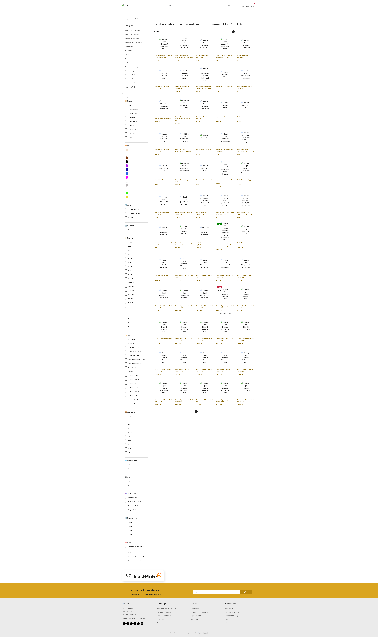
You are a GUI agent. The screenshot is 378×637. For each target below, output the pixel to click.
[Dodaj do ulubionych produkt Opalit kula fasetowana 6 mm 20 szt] (232, 130)
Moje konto (229, 609)
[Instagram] (127, 623)
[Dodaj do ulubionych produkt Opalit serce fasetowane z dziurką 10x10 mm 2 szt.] (211, 67)
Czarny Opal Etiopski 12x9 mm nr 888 (224, 340)
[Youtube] (131, 623)
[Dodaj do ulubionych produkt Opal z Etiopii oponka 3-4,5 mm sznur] (252, 224)
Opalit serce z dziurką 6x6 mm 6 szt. (163, 244)
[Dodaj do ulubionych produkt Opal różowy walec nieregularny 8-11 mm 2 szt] (191, 37)
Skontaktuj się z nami (232, 612)
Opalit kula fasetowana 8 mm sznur (204, 118)
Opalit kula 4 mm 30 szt (224, 86)
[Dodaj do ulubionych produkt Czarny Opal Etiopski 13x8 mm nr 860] (170, 350)
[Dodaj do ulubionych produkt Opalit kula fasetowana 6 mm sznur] (252, 67)
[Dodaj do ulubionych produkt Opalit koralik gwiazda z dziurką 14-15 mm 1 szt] (252, 193)
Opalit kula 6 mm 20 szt (204, 180)
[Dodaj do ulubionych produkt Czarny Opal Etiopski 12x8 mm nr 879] (170, 320)
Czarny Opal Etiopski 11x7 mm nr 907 (204, 276)
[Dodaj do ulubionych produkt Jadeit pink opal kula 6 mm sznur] (191, 67)
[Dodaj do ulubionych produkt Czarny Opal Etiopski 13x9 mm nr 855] (211, 350)
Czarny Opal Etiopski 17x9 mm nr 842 (224, 401)
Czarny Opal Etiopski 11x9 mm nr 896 (204, 307)
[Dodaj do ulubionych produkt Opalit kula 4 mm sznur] (252, 98)
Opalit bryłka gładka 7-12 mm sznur (183, 213)
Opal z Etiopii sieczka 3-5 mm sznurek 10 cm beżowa (224, 182)
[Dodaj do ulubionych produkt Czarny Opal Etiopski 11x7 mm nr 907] (211, 256)
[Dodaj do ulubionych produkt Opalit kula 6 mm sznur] (232, 98)
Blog (226, 619)
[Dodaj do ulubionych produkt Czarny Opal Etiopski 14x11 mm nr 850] (170, 381)
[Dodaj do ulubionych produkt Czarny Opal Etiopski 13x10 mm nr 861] (252, 320)
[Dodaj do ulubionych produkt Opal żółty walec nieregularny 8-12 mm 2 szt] (191, 98)
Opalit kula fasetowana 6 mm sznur (245, 87)
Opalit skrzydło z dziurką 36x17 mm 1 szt (183, 244)
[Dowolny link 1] (142, 623)
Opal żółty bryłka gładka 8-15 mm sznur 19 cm (183, 181)
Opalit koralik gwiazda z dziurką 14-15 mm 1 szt (244, 213)
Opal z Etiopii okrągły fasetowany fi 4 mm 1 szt (245, 181)
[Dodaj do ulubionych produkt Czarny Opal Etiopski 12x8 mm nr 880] (191, 320)
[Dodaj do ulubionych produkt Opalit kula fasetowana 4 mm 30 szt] (211, 37)
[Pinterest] (138, 623)
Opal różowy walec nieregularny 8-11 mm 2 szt (184, 57)
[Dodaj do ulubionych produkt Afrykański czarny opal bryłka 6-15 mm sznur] (211, 224)
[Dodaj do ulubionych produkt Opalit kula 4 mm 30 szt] (232, 67)
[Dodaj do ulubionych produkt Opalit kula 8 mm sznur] (211, 130)
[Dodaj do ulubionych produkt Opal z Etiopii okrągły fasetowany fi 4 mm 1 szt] (252, 161)
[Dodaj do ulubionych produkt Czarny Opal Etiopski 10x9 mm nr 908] (191, 256)
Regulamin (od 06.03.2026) (167, 609)
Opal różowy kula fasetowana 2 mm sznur (163, 118)
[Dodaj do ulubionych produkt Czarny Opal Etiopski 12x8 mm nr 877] (252, 287)
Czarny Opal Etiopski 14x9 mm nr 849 (184, 401)
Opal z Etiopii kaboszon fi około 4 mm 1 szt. (163, 57)
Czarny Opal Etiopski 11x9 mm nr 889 (183, 307)
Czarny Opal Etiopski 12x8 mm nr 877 (245, 307)
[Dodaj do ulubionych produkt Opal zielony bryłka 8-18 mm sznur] (170, 256)
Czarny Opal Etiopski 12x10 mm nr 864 (225, 307)
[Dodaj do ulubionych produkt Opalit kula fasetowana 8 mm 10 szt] (170, 193)
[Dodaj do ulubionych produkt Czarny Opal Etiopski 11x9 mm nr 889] (191, 287)
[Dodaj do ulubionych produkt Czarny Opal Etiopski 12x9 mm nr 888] (232, 320)
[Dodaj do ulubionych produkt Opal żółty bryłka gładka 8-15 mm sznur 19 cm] (191, 161)
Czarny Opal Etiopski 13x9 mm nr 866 (245, 370)
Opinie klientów (196, 616)
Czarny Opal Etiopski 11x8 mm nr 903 (245, 276)
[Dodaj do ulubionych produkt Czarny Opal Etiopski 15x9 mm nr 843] (211, 381)
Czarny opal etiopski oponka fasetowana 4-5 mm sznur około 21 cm (224, 245)
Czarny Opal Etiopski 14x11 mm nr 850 (163, 401)
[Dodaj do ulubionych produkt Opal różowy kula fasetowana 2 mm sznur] (170, 98)
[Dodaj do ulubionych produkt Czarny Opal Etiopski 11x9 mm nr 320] (170, 287)
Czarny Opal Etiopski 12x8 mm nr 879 (163, 340)
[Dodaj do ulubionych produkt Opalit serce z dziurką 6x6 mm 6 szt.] (170, 224)
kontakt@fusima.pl (129, 615)
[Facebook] (124, 623)
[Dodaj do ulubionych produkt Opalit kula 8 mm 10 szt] (170, 161)
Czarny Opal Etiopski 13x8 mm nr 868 (184, 370)
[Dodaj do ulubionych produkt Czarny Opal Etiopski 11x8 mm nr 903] (252, 256)
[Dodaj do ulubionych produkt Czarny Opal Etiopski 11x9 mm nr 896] (211, 287)
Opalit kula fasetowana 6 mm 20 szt (224, 150)
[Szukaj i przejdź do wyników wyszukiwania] (211, 5)
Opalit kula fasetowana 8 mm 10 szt (163, 213)
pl (222, 5)
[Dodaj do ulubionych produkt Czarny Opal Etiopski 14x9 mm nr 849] (191, 381)
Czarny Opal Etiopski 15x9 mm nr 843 (204, 401)
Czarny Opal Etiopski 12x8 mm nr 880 (184, 340)
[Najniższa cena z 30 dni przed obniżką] (233, 313)
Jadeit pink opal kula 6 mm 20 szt (162, 150)
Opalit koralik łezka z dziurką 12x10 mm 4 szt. (204, 213)
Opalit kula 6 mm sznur (224, 117)
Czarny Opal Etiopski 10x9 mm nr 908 (184, 276)
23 (250, 32)
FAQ (226, 623)
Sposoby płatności (164, 616)
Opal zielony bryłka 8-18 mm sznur (163, 276)
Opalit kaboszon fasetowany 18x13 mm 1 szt (246, 150)
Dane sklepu (195, 609)
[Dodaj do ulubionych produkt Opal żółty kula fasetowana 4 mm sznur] (191, 130)
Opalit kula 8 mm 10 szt (163, 180)
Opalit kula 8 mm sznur (203, 149)
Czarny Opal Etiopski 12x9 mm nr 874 (204, 340)
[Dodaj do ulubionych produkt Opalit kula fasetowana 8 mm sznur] (211, 98)
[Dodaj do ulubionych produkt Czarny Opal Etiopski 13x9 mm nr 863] (232, 350)
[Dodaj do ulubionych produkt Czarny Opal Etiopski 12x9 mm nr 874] (211, 320)
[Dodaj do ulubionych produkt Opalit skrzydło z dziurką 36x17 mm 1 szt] (191, 224)
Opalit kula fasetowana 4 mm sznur (245, 57)
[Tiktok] (134, 623)
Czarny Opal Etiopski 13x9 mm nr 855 (204, 370)
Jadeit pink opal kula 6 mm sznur (182, 87)
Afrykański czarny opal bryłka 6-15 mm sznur (203, 244)
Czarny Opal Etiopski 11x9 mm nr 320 (163, 307)
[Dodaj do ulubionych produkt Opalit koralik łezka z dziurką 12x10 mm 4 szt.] (211, 193)
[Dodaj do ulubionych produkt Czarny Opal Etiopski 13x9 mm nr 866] (252, 350)
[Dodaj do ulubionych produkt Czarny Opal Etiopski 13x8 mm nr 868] (191, 350)
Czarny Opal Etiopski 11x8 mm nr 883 (224, 276)
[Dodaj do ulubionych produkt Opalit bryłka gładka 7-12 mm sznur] (191, 193)
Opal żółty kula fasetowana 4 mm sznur (183, 150)
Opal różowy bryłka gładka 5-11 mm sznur (225, 213)
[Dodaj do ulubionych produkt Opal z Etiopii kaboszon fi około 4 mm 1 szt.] (170, 37)
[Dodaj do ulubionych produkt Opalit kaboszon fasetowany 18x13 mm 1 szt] (252, 130)
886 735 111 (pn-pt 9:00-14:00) (134, 618)
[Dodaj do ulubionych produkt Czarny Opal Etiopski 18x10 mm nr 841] (252, 381)
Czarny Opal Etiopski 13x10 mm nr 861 (245, 340)
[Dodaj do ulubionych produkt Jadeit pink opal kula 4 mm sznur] (170, 67)
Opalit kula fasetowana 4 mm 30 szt (204, 57)
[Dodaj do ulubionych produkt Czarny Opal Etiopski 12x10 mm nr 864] (232, 287)
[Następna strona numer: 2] (254, 31)
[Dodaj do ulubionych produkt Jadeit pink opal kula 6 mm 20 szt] (170, 130)
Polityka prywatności (164, 612)
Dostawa (160, 619)
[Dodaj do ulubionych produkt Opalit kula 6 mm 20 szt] (211, 161)
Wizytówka (195, 619)
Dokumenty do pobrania (200, 612)
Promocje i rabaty (231, 616)
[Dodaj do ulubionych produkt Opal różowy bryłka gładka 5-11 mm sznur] (232, 193)
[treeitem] (136, 31)
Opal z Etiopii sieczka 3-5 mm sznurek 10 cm (224, 57)
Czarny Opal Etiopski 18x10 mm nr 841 (246, 401)
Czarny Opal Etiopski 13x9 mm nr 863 (224, 370)
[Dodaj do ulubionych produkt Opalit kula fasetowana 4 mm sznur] (252, 37)
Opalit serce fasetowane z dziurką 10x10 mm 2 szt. (204, 87)
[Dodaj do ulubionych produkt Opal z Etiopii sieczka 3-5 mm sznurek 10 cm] (232, 37)
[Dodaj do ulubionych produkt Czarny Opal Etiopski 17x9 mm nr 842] (232, 381)
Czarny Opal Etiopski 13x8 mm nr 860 (163, 370)
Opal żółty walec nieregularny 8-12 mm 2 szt (183, 119)
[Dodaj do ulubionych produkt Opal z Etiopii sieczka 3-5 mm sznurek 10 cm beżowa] (232, 161)
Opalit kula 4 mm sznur (244, 117)
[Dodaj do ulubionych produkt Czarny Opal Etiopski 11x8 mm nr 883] (232, 256)
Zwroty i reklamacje (164, 623)
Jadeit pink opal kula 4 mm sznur (162, 87)
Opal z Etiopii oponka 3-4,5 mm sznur (245, 244)
